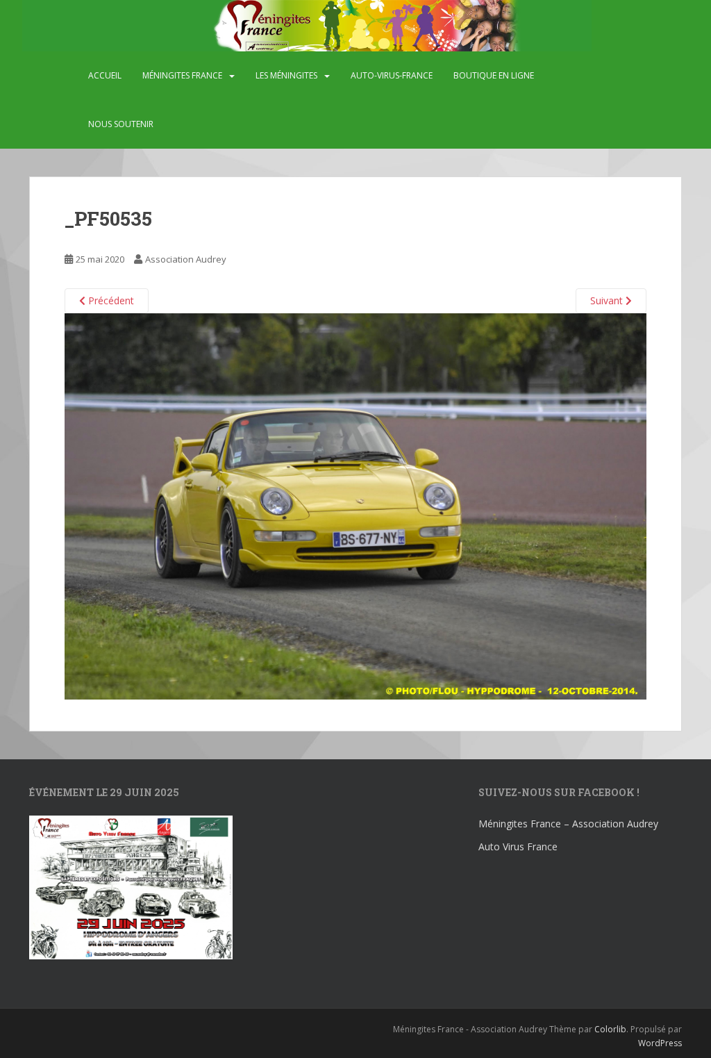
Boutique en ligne (493, 75)
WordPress (660, 1043)
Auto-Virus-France (392, 75)
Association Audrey (185, 259)
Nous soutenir (120, 124)
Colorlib (610, 1029)
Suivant (608, 300)
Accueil (105, 75)
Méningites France (182, 75)
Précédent (109, 300)
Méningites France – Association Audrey (568, 823)
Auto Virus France (518, 846)
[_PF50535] (355, 505)
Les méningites (286, 75)
